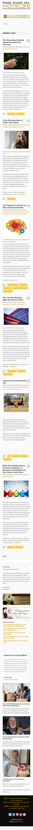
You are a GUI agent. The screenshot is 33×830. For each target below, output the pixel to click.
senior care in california (20, 288)
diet (9, 456)
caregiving (23, 285)
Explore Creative (18, 821)
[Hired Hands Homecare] (16, 9)
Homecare (22, 212)
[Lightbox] (27, 701)
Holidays (10, 547)
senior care (20, 114)
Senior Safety (6, 49)
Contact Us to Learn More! (15, 655)
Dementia (26, 47)
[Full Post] (29, 701)
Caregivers (6, 212)
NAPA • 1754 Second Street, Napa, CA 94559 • (15, 802)
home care (11, 114)
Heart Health (16, 456)
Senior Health (12, 127)
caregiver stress (12, 285)
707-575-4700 (21, 808)
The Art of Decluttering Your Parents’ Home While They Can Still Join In (14, 625)
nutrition (24, 456)
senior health (8, 291)
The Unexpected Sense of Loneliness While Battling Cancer (14, 629)
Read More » (18, 109)
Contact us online (22, 663)
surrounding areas (20, 671)
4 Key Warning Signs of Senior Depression (13, 121)
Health (11, 387)
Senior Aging (12, 371)
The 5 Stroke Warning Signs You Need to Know (13, 298)
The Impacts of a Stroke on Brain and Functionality (14, 206)
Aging (23, 210)
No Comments (14, 49)
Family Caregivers (14, 212)
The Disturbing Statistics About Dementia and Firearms (13, 42)
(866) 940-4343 (10, 665)
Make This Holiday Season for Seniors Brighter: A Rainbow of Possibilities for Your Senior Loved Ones (14, 469)
